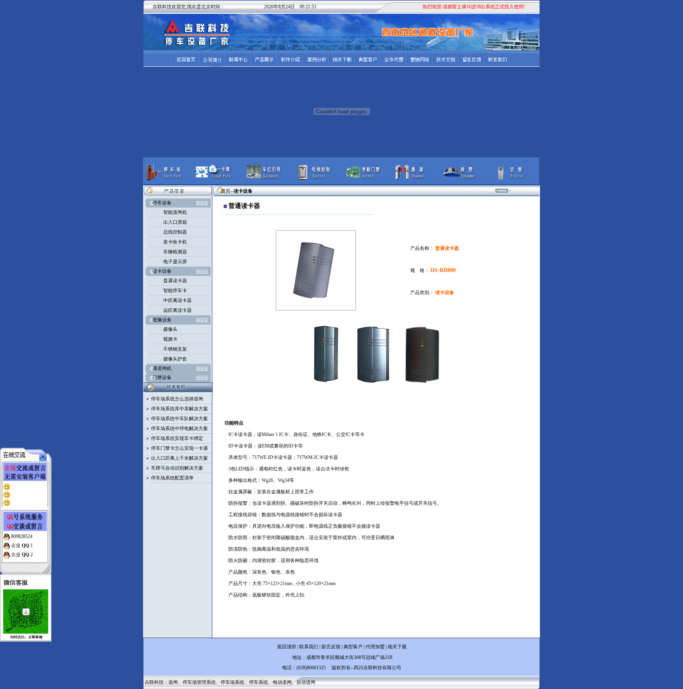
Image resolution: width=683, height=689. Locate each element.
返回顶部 (286, 646)
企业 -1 (21, 545)
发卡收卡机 (175, 242)
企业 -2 (21, 554)
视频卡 (170, 339)
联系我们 (308, 646)
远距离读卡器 (177, 310)
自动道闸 (305, 682)
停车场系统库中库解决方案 (179, 409)
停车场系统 (232, 682)
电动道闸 (282, 682)
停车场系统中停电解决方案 (179, 428)
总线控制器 (175, 232)
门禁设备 (162, 377)
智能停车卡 (175, 290)
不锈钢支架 (175, 349)
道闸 (173, 682)
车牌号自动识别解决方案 (177, 468)
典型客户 (352, 646)
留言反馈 (330, 646)
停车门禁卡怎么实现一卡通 (179, 448)
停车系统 (258, 682)
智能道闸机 (175, 212)
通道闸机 (162, 368)
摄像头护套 (175, 359)
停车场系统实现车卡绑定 (177, 438)
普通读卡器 (175, 280)
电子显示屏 (175, 261)
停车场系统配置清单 (172, 478)
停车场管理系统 (199, 682)
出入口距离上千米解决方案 (179, 458)
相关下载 (397, 646)
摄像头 (170, 329)
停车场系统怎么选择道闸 (177, 399)
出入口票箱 (175, 222)
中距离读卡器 (177, 300)
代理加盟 (375, 646)
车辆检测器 (175, 252)
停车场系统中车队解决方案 (179, 418)
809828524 (21, 536)
